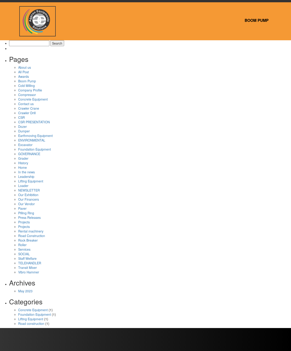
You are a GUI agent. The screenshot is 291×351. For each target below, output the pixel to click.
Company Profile (30, 90)
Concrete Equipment (33, 99)
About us (24, 67)
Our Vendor (26, 204)
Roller (22, 244)
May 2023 (25, 291)
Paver (22, 208)
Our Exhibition (28, 194)
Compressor (27, 94)
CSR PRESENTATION (34, 122)
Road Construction (31, 235)
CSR (21, 117)
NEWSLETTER (29, 190)
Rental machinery (30, 231)
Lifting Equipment (30, 181)
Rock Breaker (28, 240)
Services (24, 249)
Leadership (26, 176)
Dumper (24, 131)
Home (22, 167)
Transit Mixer (27, 267)
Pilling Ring (26, 213)
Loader (23, 185)
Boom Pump (256, 20)
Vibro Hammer (28, 272)
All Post (23, 72)
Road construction (31, 323)
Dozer (22, 126)
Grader (23, 158)
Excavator (25, 144)
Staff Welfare (27, 258)
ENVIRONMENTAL (31, 140)
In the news (26, 172)
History (23, 163)
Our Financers (28, 199)
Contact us (26, 103)
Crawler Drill (27, 113)
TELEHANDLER (29, 263)
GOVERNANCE (29, 154)
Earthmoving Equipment (35, 135)
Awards (23, 76)
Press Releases (29, 217)
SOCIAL (24, 254)
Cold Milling (26, 85)
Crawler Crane (28, 108)
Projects (24, 222)
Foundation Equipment (34, 149)
